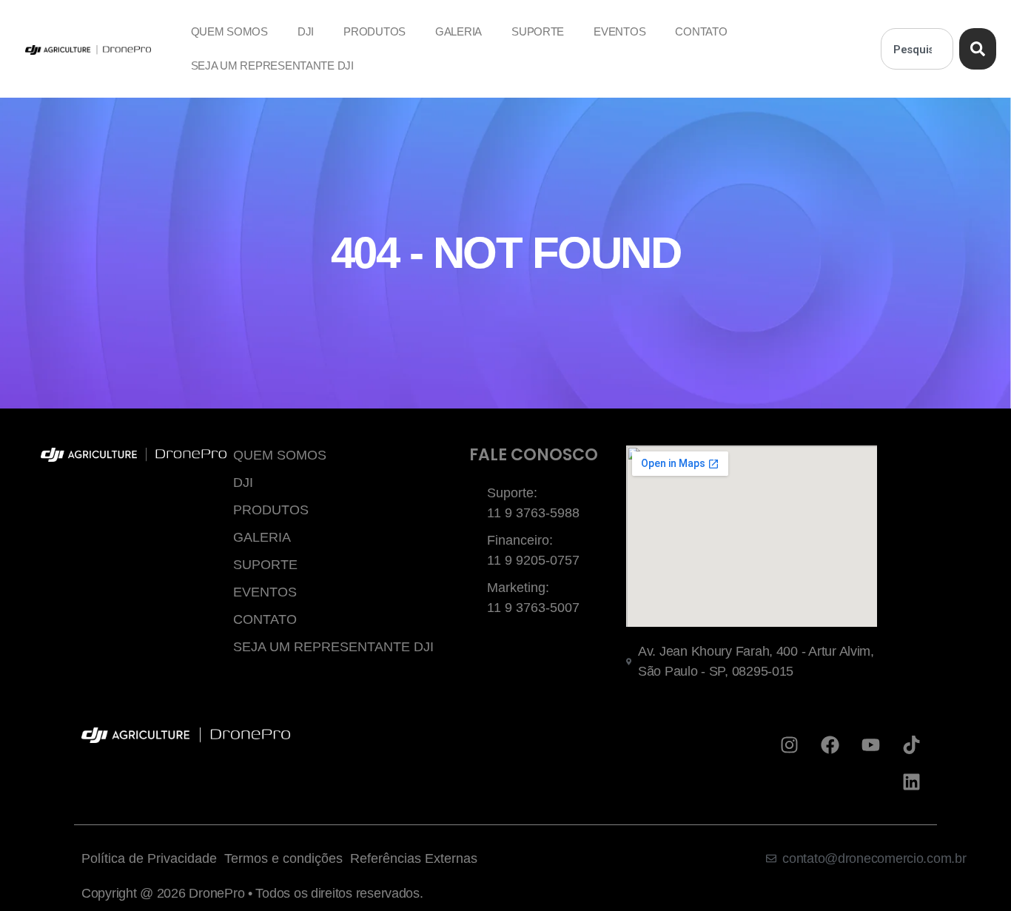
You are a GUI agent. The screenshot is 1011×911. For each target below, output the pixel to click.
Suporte (537, 31)
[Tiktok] (911, 745)
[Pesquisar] (977, 49)
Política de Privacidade (149, 858)
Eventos (619, 31)
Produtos (374, 31)
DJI (306, 31)
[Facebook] (830, 745)
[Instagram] (789, 745)
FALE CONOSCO (533, 454)
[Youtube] (870, 745)
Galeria (458, 31)
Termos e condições (283, 858)
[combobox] (917, 49)
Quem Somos (229, 31)
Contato (701, 31)
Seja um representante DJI (272, 65)
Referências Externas (413, 858)
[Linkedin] (911, 782)
